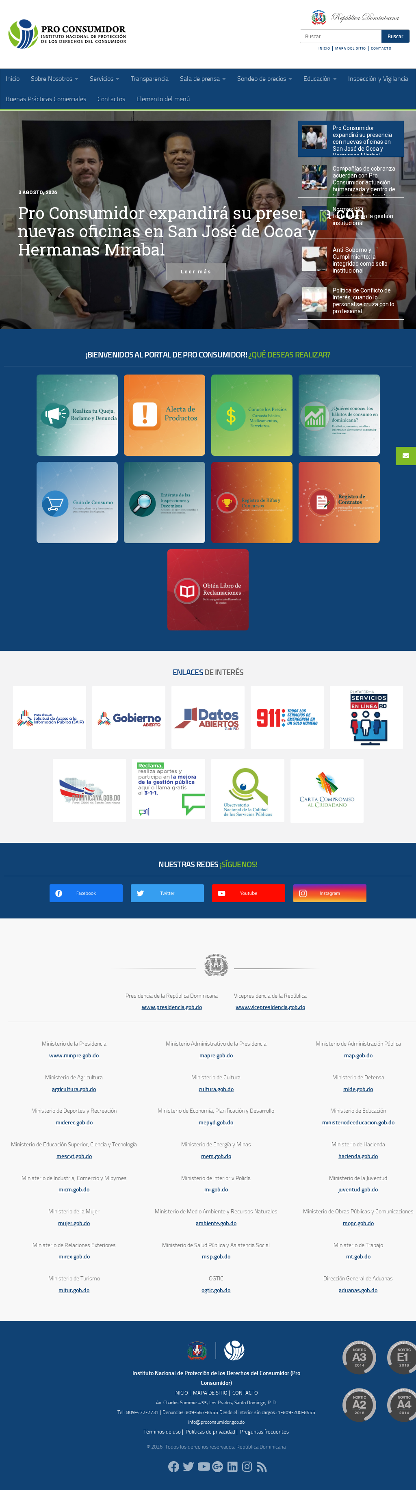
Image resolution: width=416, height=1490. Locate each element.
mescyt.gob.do (74, 1156)
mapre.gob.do (216, 1055)
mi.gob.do (216, 1189)
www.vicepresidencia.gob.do (270, 1007)
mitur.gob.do (73, 1290)
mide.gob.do (358, 1089)
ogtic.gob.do (216, 1290)
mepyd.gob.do (216, 1122)
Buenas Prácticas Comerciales (46, 99)
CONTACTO (381, 48)
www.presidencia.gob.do (172, 1007)
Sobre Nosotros (51, 78)
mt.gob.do (358, 1256)
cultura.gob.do (216, 1089)
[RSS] (261, 1467)
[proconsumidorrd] (188, 1467)
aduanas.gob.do (358, 1290)
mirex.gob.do (74, 1256)
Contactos (111, 99)
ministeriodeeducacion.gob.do (358, 1122)
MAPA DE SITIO (210, 1393)
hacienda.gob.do (358, 1156)
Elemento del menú (163, 99)
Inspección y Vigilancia (378, 78)
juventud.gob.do (358, 1189)
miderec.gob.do (74, 1122)
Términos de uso (162, 1432)
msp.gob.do (216, 1256)
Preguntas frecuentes (264, 1432)
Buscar (395, 36)
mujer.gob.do (74, 1223)
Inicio (13, 78)
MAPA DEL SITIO (350, 48)
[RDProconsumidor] (203, 1467)
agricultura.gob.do (74, 1089)
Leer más (196, 272)
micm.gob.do (73, 1189)
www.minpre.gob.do (74, 1055)
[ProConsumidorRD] (174, 1467)
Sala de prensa (200, 78)
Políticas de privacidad (210, 1432)
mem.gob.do (216, 1156)
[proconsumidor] (232, 1467)
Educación (317, 78)
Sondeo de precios (261, 78)
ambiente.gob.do (216, 1223)
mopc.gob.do (358, 1223)
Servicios (101, 78)
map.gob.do (358, 1055)
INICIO (324, 48)
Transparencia (150, 78)
